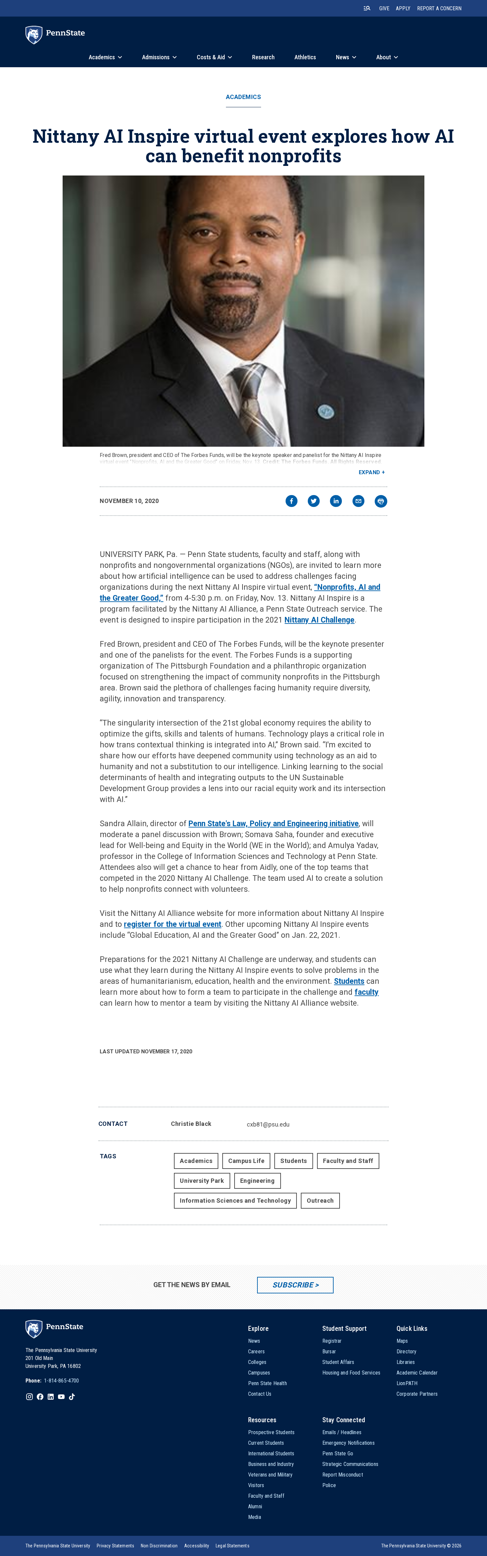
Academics (243, 97)
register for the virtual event (172, 924)
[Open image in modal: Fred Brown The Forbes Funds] (243, 311)
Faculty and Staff (348, 1160)
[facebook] (292, 502)
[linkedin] (336, 502)
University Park (202, 1180)
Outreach (320, 1200)
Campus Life (246, 1160)
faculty (366, 992)
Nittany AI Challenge (319, 620)
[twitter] (314, 502)
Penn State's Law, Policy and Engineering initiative (274, 823)
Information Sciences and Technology (235, 1200)
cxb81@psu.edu (268, 1124)
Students (349, 981)
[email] (358, 502)
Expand (369, 472)
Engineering (257, 1180)
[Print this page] (381, 501)
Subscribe (292, 1285)
